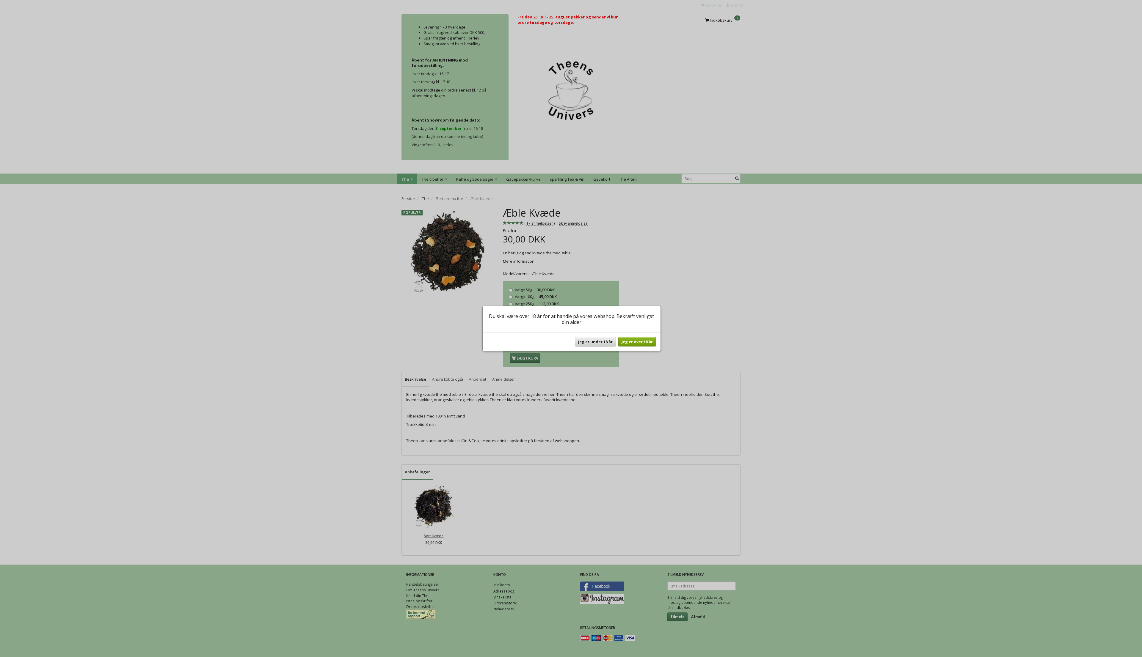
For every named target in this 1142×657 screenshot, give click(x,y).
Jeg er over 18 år (637, 341)
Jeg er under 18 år (595, 341)
